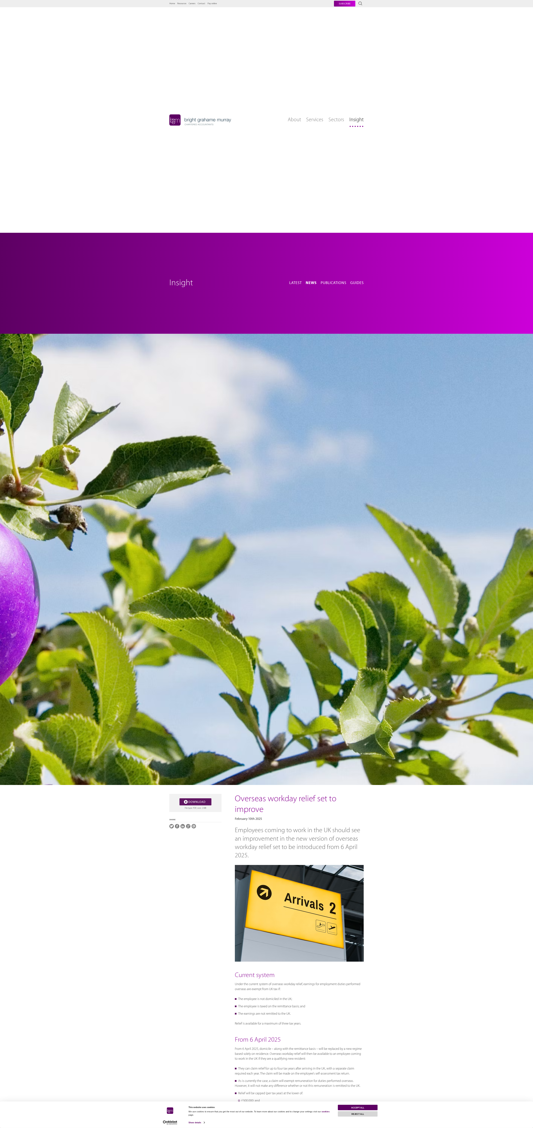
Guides (357, 283)
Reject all (357, 1114)
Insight (356, 119)
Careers (192, 3)
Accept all (357, 1107)
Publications (333, 283)
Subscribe (345, 4)
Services (314, 119)
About (294, 119)
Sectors (336, 119)
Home (172, 3)
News (311, 283)
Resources (181, 3)
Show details (194, 1122)
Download (197, 802)
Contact (201, 3)
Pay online (212, 3)
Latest (295, 283)
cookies (326, 1111)
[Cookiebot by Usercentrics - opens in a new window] (170, 1123)
